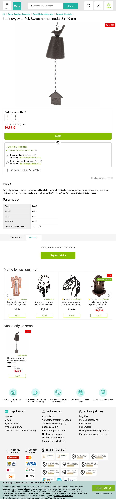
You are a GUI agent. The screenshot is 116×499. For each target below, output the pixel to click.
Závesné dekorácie (64, 14)
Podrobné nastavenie (103, 494)
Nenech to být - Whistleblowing (20, 430)
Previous (7, 295)
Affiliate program (13, 427)
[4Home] (5, 14)
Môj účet (83, 416)
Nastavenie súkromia (63, 495)
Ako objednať (48, 416)
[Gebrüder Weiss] (10, 476)
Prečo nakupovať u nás (53, 430)
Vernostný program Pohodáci (56, 420)
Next (108, 295)
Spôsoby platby (50, 427)
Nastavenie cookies (52, 434)
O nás (8, 420)
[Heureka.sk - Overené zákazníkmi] (59, 480)
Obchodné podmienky (53, 437)
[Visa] (31, 463)
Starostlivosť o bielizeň (53, 441)
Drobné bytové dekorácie (43, 14)
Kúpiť (58, 136)
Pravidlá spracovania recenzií (94, 434)
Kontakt (9, 416)
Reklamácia (85, 427)
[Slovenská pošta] (11, 463)
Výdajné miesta (12, 423)
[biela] (8, 117)
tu (63, 498)
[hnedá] (16, 117)
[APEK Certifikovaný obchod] (70, 480)
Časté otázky (85, 423)
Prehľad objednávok (89, 420)
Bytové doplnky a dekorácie (19, 14)
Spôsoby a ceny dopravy (54, 423)
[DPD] (10, 470)
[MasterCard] (28, 457)
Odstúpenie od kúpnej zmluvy (94, 430)
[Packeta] (12, 457)
